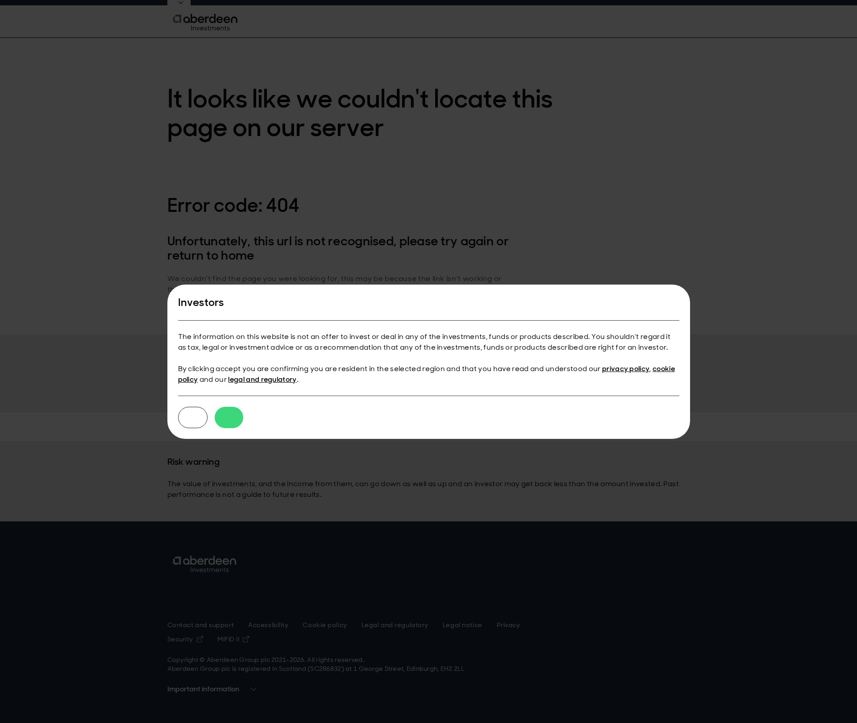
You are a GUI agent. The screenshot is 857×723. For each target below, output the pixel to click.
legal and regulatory (262, 379)
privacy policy (625, 368)
